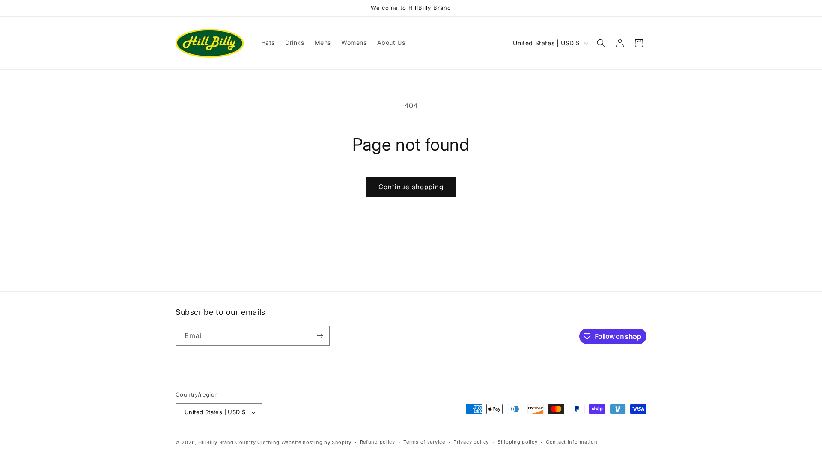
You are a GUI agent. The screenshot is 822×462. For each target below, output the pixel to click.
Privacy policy (471, 442)
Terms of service (424, 442)
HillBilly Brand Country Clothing (239, 442)
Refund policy (377, 442)
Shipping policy (517, 442)
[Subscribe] (319, 336)
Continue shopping (411, 187)
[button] (601, 43)
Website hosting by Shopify (316, 442)
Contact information (571, 442)
